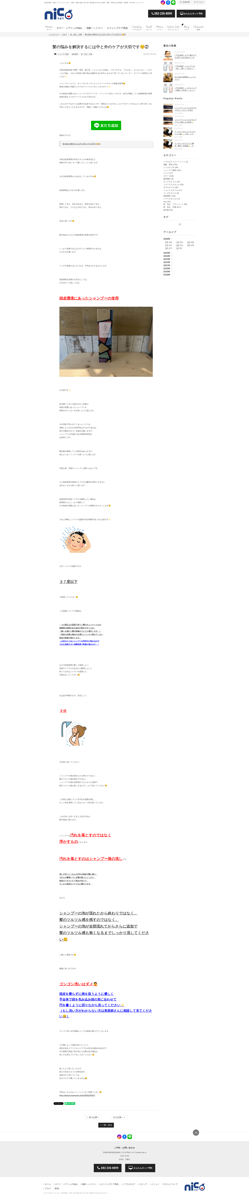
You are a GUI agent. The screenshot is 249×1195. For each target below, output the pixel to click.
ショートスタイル (170, 190)
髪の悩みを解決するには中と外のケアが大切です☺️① (81, 144)
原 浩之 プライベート (173, 204)
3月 (188, 245)
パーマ (166, 173)
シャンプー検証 (63, 54)
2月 (166, 248)
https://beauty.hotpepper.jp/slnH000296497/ (77, 1095)
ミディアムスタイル (171, 184)
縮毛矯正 (167, 179)
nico (165, 202)
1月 (177, 248)
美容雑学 (75, 54)
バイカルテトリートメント (174, 162)
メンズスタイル (169, 193)
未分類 (166, 210)
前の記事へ (94, 1117)
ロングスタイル (169, 182)
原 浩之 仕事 (86, 54)
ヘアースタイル (169, 199)
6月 (188, 242)
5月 (166, 245)
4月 (177, 245)
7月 (177, 242)
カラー (166, 176)
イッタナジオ (168, 167)
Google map (140, 1152)
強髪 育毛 (167, 164)
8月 (166, 242)
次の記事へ (118, 1117)
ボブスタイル (168, 187)
